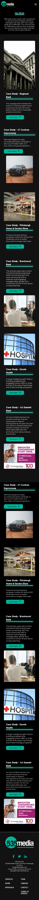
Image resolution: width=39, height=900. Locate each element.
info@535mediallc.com (19, 867)
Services (9, 879)
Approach (9, 887)
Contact (24, 887)
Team (23, 879)
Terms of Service (23, 869)
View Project (14, 117)
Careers (24, 883)
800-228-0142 (19, 862)
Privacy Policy (12, 869)
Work (7, 883)
